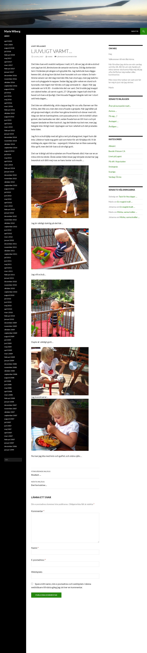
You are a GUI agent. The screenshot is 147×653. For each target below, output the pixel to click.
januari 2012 (9, 240)
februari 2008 (9, 398)
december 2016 (10, 75)
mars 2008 (8, 395)
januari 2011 (9, 278)
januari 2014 (9, 172)
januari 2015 (9, 134)
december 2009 (10, 323)
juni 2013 (7, 196)
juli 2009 (7, 340)
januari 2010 (9, 319)
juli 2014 (7, 154)
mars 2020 (8, 44)
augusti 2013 (9, 189)
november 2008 (10, 367)
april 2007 (8, 433)
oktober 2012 (9, 223)
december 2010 (10, 281)
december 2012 (10, 216)
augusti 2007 (9, 419)
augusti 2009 (9, 336)
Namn (35, 547)
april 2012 (8, 233)
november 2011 (10, 247)
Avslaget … (113, 121)
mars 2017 (8, 65)
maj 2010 (7, 305)
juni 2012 (7, 230)
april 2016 (8, 103)
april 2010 (8, 309)
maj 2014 (7, 158)
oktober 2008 (9, 371)
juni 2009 (7, 343)
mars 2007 (8, 436)
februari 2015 (9, 130)
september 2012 (10, 226)
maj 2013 (7, 199)
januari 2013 (9, 213)
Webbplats (36, 571)
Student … (40, 473)
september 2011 (10, 254)
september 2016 (10, 86)
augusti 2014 (9, 151)
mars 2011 (8, 271)
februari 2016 (9, 110)
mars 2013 (8, 206)
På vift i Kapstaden (117, 161)
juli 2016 (7, 93)
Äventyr (134, 31)
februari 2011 (9, 275)
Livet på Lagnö (38, 46)
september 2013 (10, 185)
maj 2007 (7, 429)
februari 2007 (9, 439)
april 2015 (8, 123)
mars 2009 (8, 354)
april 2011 (8, 268)
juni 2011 (7, 261)
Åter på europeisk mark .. (120, 106)
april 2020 (8, 41)
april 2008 (8, 391)
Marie (50, 57)
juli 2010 (7, 299)
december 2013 (10, 175)
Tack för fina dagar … (128, 196)
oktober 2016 (9, 82)
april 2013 (8, 202)
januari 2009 (9, 360)
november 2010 (10, 285)
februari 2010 (9, 316)
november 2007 (10, 408)
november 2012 (10, 220)
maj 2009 (7, 347)
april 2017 (8, 62)
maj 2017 (7, 58)
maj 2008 (7, 388)
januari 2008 (9, 402)
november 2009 (10, 326)
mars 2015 (8, 127)
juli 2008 (7, 381)
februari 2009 (9, 357)
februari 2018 (9, 55)
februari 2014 (9, 168)
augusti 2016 (9, 89)
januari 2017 (9, 72)
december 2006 (10, 446)
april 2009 (8, 350)
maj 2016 (7, 99)
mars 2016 (8, 106)
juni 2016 (7, 96)
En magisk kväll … (124, 201)
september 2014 (10, 148)
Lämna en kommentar (67, 57)
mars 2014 (8, 165)
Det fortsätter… (39, 483)
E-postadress (38, 559)
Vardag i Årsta (115, 177)
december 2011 (10, 244)
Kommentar (37, 511)
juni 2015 (7, 120)
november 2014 (10, 141)
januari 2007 (9, 443)
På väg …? (113, 116)
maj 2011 (7, 264)
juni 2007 (7, 426)
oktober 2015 (9, 113)
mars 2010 (8, 312)
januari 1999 (9, 450)
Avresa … (113, 111)
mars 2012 (8, 237)
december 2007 (10, 405)
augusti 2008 (9, 378)
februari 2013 (9, 209)
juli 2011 (7, 257)
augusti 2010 (9, 295)
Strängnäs (113, 166)
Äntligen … (113, 126)
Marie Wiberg (12, 31)
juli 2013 (7, 192)
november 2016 (10, 79)
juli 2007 (7, 422)
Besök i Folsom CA (117, 151)
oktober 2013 (9, 182)
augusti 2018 (9, 48)
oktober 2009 (9, 330)
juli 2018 (7, 51)
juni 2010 (7, 302)
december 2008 (10, 364)
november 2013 (10, 178)
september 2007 (10, 415)
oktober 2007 (9, 412)
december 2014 (10, 137)
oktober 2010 (9, 288)
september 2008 (10, 374)
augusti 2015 (9, 117)
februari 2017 (9, 69)
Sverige (112, 172)
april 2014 (8, 161)
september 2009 (10, 333)
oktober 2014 (9, 144)
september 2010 (10, 292)
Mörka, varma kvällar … (127, 212)
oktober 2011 (9, 251)
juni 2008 (7, 384)
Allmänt (112, 146)
